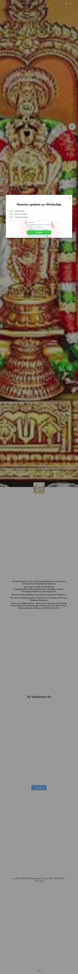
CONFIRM (39, 232)
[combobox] (30, 227)
